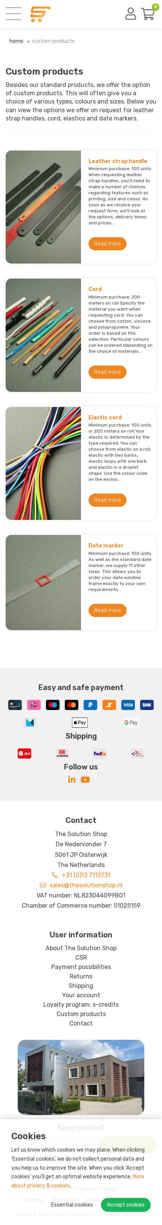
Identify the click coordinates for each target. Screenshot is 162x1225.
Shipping (81, 985)
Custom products (53, 41)
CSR (81, 957)
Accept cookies (126, 1205)
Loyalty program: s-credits (81, 1004)
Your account (81, 995)
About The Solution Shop (81, 948)
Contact (81, 1023)
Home (16, 41)
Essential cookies (72, 1205)
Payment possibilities (81, 967)
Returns (81, 976)
